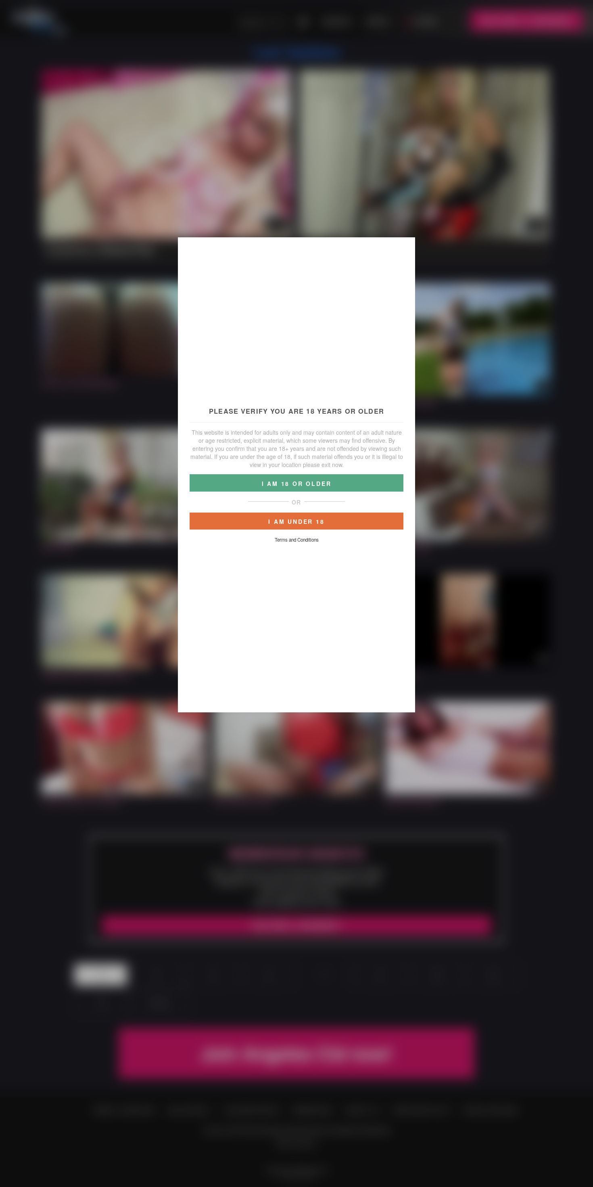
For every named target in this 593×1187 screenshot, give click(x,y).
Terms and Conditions (297, 539)
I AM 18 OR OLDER (297, 483)
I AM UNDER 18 (296, 521)
